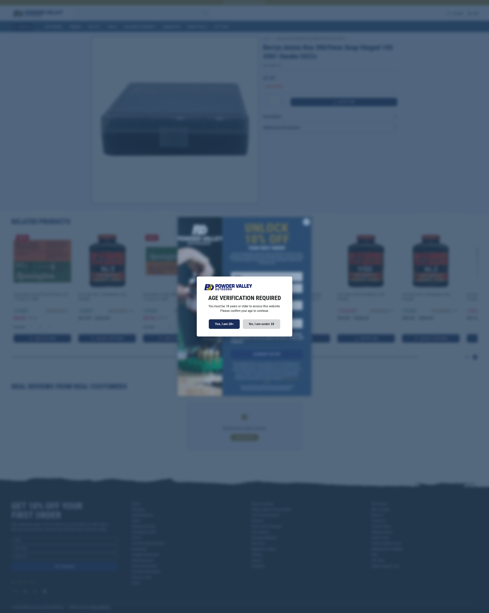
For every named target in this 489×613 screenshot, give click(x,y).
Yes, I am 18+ (224, 324)
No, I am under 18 (261, 324)
